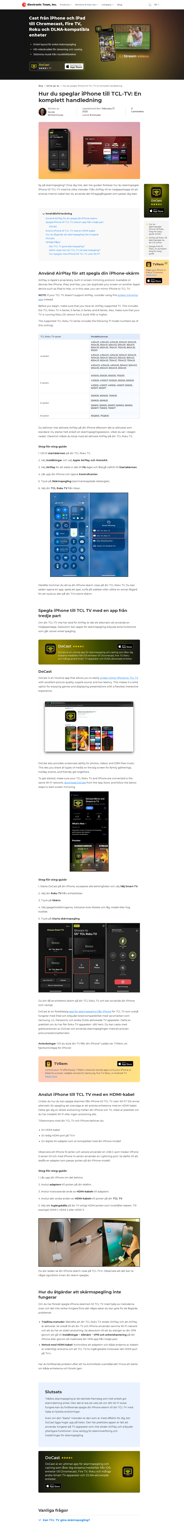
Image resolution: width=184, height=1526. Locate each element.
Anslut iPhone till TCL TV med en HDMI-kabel (70, 231)
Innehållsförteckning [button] (59, 213)
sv (155, 5)
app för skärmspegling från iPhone (90, 1011)
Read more (51, 1076)
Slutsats (50, 238)
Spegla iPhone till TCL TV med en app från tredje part (75, 222)
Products (65, 4)
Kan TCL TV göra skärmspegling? (67, 246)
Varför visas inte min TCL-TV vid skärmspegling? (74, 250)
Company (106, 4)
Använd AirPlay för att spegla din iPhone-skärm (71, 218)
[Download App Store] (122, 646)
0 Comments (137, 110)
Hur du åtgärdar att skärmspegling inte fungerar (72, 234)
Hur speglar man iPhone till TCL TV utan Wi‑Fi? (74, 254)
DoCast (53, 226)
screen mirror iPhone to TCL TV (119, 678)
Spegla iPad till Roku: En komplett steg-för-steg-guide (158, 250)
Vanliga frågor (53, 242)
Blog (119, 4)
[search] (150, 5)
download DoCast (75, 782)
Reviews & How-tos (85, 4)
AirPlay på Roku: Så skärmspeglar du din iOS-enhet (158, 240)
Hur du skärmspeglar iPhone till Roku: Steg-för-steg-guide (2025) (156, 229)
